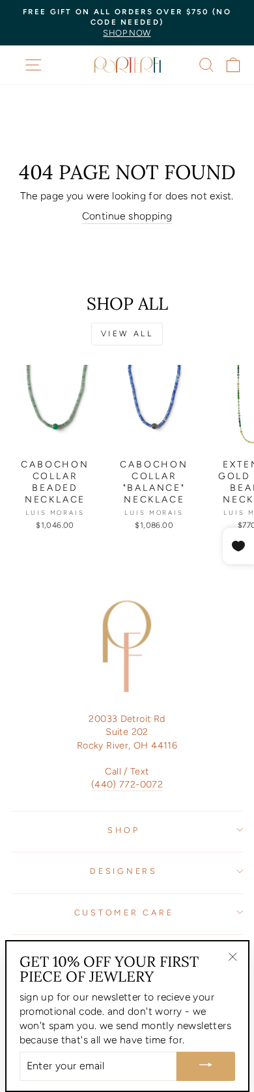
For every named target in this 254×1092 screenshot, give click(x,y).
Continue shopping (127, 216)
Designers (124, 871)
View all (127, 333)
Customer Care (124, 912)
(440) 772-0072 (127, 784)
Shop (123, 830)
